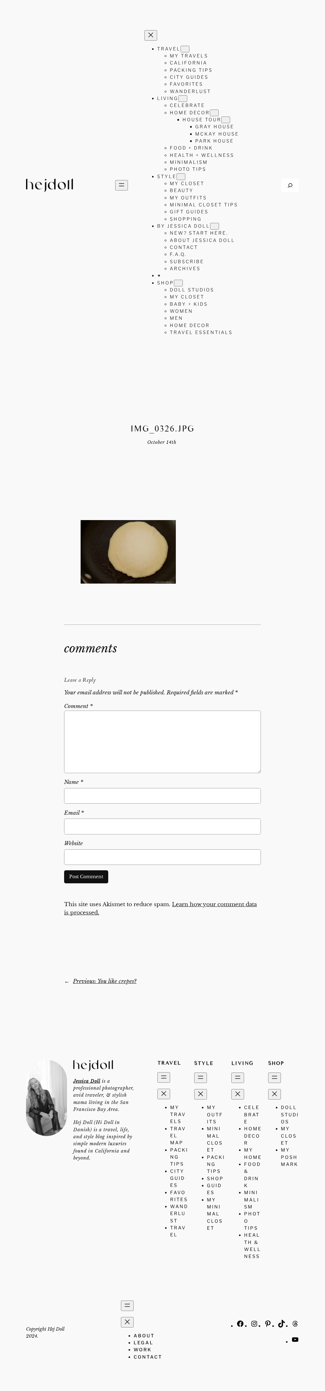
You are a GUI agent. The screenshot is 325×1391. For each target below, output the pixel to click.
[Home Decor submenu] (214, 113)
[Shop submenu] (178, 283)
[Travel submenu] (185, 49)
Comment (78, 706)
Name (73, 782)
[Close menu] (150, 35)
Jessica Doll (86, 1081)
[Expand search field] (290, 185)
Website (73, 843)
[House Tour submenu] (225, 120)
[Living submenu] (182, 98)
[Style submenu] (180, 176)
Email (74, 813)
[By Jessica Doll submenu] (214, 226)
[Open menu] (121, 185)
